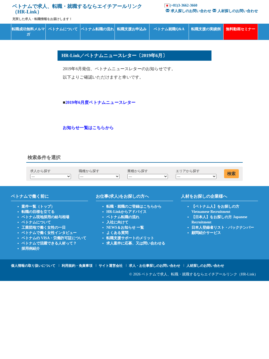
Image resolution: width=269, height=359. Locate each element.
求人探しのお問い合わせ (191, 11)
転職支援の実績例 (206, 29)
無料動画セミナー (240, 29)
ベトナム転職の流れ (97, 29)
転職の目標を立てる (38, 212)
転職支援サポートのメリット (130, 238)
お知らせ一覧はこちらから (88, 127)
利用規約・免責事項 (77, 266)
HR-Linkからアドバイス (126, 212)
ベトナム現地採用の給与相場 (45, 217)
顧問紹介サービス (206, 233)
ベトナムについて (63, 29)
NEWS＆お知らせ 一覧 (125, 227)
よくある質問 (117, 233)
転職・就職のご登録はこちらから (134, 206)
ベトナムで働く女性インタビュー (49, 233)
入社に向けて (117, 222)
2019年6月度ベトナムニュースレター (100, 102)
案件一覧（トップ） (38, 206)
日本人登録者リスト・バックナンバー (223, 227)
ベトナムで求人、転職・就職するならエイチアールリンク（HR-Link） (200, 274)
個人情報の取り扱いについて (33, 266)
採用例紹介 (31, 248)
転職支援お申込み (132, 29)
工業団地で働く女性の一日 (44, 227)
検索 (231, 173)
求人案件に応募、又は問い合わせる (135, 243)
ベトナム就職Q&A (169, 29)
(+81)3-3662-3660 (183, 5)
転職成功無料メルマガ (28, 31)
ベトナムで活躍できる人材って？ (49, 243)
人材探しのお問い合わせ (238, 11)
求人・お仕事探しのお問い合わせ (154, 266)
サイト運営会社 (111, 266)
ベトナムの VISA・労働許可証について (54, 238)
